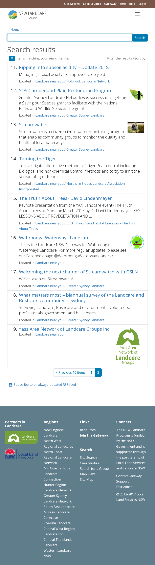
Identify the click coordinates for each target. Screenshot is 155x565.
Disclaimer (124, 487)
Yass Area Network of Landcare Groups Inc (64, 329)
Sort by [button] (139, 58)
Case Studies (92, 4)
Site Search (72, 4)
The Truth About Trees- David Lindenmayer (65, 198)
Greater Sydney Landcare (85, 115)
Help (132, 4)
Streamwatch (33, 124)
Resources (88, 430)
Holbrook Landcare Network (88, 81)
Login (142, 4)
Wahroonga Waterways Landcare (54, 238)
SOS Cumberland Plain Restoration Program (66, 90)
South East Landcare (59, 507)
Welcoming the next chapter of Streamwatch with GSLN (78, 272)
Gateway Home (115, 4)
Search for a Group (94, 468)
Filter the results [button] (119, 58)
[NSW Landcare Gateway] (27, 14)
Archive (77, 223)
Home (15, 29)
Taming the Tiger (37, 158)
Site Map (86, 479)
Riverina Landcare (57, 523)
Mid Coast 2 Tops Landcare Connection (57, 473)
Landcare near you (49, 81)
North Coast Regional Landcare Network (58, 457)
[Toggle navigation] (137, 14)
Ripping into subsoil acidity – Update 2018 (64, 67)
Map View (87, 474)
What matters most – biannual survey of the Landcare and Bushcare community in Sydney (81, 297)
